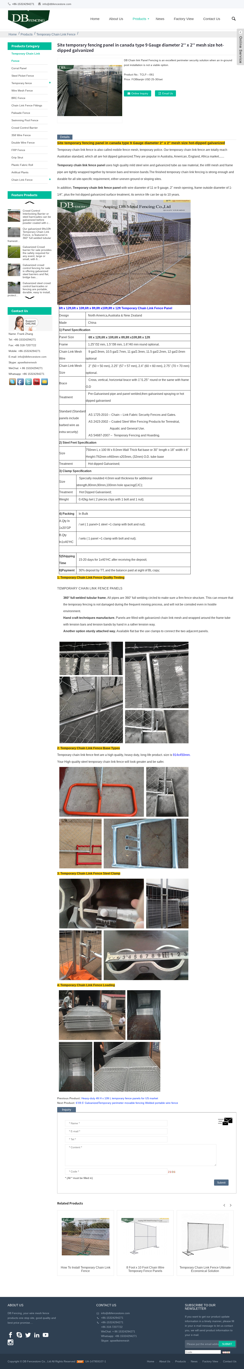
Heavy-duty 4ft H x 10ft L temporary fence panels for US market (119, 1098)
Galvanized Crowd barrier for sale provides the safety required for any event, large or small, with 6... (37, 253)
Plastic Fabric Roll (22, 164)
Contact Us (211, 19)
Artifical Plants (19, 172)
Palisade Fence (20, 112)
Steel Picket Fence (22, 75)
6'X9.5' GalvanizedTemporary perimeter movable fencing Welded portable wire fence (127, 1102)
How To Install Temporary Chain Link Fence (85, 1269)
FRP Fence (18, 150)
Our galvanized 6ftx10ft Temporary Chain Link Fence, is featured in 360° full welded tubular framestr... (29, 234)
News (160, 19)
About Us (116, 19)
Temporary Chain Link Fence (55, 34)
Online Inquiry (139, 93)
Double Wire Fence (23, 142)
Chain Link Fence (22, 179)
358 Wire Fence (21, 135)
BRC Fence (18, 98)
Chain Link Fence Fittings (26, 105)
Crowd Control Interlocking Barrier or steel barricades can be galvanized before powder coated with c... (37, 216)
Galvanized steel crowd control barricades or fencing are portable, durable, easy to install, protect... (29, 289)
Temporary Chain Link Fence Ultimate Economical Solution (205, 1269)
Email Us (167, 93)
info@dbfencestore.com (57, 4)
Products (139, 19)
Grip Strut (17, 157)
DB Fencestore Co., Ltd (37, 1361)
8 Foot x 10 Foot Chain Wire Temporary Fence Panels (145, 1269)
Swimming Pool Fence (24, 120)
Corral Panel (18, 68)
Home (95, 19)
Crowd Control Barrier (24, 127)
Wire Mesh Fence (22, 90)
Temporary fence (21, 83)
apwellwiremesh (27, 362)
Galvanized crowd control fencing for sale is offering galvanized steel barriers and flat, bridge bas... (36, 271)
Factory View (184, 19)
